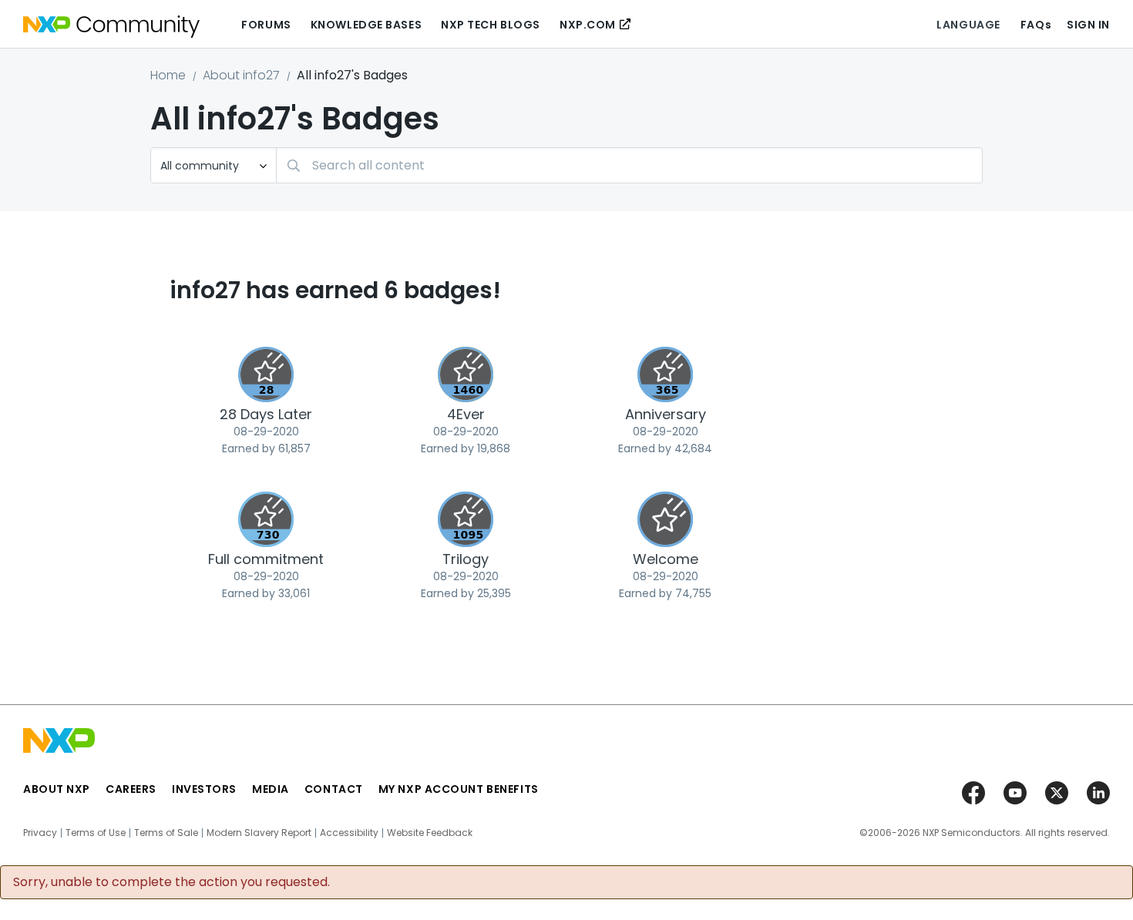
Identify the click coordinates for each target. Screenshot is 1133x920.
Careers (131, 789)
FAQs (1035, 24)
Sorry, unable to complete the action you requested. (171, 882)
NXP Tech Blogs (490, 24)
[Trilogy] (465, 519)
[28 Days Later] (266, 374)
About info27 (241, 75)
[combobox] (629, 165)
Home (168, 75)
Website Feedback (429, 833)
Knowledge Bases (366, 24)
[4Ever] (465, 374)
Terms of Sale (166, 833)
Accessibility (349, 833)
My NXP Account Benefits (458, 789)
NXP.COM (588, 24)
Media (270, 789)
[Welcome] (665, 519)
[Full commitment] (266, 519)
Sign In (1088, 24)
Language (968, 24)
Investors (204, 789)
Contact (333, 789)
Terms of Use (96, 833)
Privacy (40, 833)
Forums (266, 24)
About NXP (56, 789)
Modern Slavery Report (259, 833)
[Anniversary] (665, 374)
